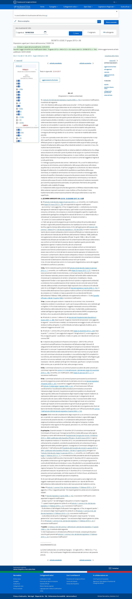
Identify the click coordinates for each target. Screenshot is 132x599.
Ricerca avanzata (111, 22)
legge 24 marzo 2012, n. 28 (53, 204)
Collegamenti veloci (18, 586)
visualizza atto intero (112, 56)
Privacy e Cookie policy (20, 596)
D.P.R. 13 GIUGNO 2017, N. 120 (72, 198)
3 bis (21, 89)
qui (46, 15)
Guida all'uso (16, 584)
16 (20, 141)
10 (20, 111)
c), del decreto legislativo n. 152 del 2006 (69, 229)
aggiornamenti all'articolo (50, 80)
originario (92, 32)
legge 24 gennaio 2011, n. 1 (83, 372)
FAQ (46, 596)
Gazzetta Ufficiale (44, 584)
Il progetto (16, 581)
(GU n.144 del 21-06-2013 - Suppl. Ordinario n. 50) (30, 56)
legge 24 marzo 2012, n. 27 (81, 270)
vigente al (21, 32)
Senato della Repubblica (73, 584)
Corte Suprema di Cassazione (100, 579)
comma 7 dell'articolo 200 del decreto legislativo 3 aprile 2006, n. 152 (70, 409)
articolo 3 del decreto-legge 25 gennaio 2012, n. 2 (61, 202)
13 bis (22, 132)
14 (20, 135)
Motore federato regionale (47, 586)
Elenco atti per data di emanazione (49, 581)
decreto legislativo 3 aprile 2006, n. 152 (84, 288)
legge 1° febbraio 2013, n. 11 (51, 455)
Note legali (31, 596)
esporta (106, 84)
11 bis (22, 117)
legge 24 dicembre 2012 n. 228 (84, 331)
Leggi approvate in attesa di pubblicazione (51, 588)
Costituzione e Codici (45, 579)
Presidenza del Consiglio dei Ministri (76, 579)
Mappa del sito (39, 596)
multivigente (109, 32)
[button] (45, 32)
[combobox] (57, 21)
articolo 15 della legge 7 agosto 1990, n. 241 (58, 386)
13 (20, 129)
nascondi (19, 60)
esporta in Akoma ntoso (109, 87)
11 (20, 114)
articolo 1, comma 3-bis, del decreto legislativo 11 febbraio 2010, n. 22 (70, 487)
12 (20, 120)
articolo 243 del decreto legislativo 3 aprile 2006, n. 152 (62, 100)
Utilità (41, 591)
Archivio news (17, 579)
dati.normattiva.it (71, 596)
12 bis (22, 122)
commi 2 (60, 370)
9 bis (21, 108)
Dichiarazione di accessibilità (57, 596)
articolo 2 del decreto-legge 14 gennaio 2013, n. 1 (58, 453)
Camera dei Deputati (72, 581)
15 (20, 138)
